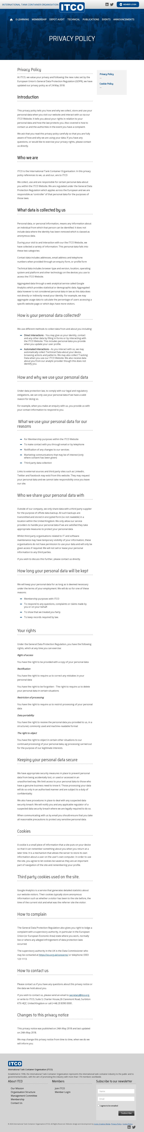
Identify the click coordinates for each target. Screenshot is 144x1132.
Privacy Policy (116, 1124)
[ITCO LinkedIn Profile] (107, 4)
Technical (73, 19)
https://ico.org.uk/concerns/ (53, 954)
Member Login (129, 4)
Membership (39, 19)
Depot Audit (57, 19)
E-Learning (22, 19)
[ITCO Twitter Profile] (112, 4)
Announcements (123, 19)
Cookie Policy (127, 1124)
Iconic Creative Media (102, 1124)
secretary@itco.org (79, 995)
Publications (91, 19)
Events (106, 19)
